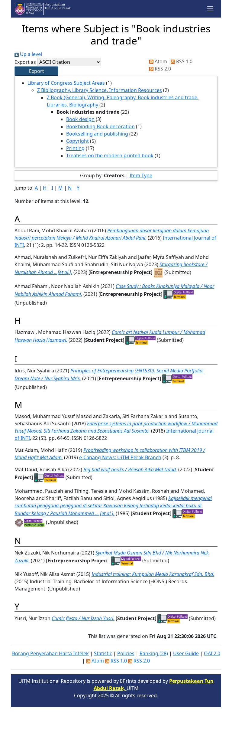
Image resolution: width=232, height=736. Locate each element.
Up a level (30, 54)
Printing (75, 148)
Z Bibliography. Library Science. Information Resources (99, 90)
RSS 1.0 (183, 61)
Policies (125, 653)
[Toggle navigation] (210, 9)
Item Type (141, 175)
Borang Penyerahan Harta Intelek (50, 653)
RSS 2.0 (162, 68)
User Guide (186, 653)
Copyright (77, 141)
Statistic (103, 653)
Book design (80, 119)
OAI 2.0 (212, 653)
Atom (160, 61)
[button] (36, 71)
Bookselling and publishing (97, 133)
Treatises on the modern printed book (109, 155)
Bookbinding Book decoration (100, 126)
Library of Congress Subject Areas (66, 83)
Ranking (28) (154, 653)
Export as (25, 62)
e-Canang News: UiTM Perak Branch (120, 457)
